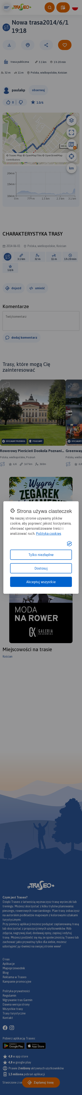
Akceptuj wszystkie (41, 582)
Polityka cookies (48, 533)
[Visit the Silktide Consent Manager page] (69, 543)
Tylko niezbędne (41, 555)
